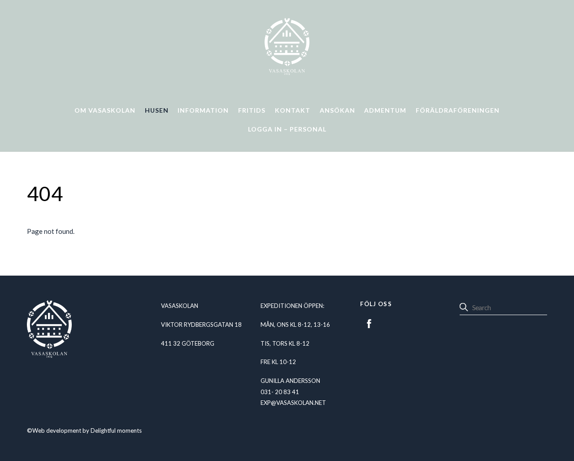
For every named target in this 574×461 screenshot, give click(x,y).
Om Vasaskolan (104, 110)
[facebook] (369, 322)
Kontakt (292, 110)
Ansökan (337, 110)
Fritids (251, 110)
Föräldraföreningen (458, 110)
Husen (157, 110)
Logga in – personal (287, 129)
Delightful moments (116, 430)
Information (203, 110)
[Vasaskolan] (287, 71)
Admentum (385, 110)
